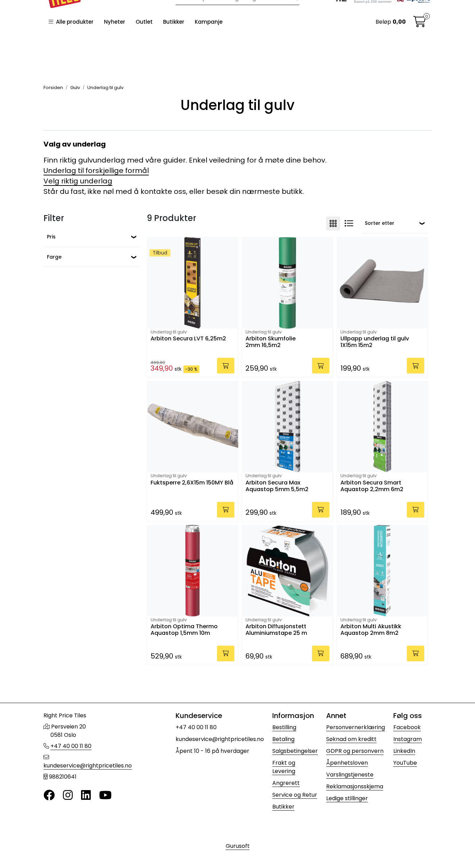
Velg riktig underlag (77, 181)
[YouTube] (105, 795)
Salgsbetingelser (295, 751)
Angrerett (286, 783)
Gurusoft (238, 846)
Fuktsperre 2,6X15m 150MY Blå (192, 483)
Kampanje (209, 21)
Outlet (144, 21)
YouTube (405, 763)
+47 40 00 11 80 (70, 746)
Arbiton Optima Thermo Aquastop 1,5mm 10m (184, 630)
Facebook (407, 727)
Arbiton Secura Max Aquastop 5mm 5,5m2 (276, 486)
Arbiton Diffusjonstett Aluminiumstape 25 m (276, 630)
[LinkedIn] (86, 795)
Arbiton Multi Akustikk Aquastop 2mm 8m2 (370, 630)
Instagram (407, 739)
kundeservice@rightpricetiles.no (87, 766)
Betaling (283, 739)
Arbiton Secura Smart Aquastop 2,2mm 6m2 (371, 486)
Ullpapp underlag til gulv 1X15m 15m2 (374, 342)
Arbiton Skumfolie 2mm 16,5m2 (270, 342)
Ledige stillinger (347, 798)
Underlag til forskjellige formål (96, 170)
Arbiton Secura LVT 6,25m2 (188, 338)
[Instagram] (68, 795)
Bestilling (284, 727)
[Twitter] (49, 795)
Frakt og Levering (283, 767)
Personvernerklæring (355, 727)
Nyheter (114, 21)
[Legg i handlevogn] (225, 365)
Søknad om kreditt (351, 739)
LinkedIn (404, 751)
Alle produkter (73, 21)
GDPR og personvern (355, 751)
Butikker (173, 21)
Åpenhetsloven (347, 763)
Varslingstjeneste (349, 775)
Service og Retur (294, 795)
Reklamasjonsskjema (354, 786)
